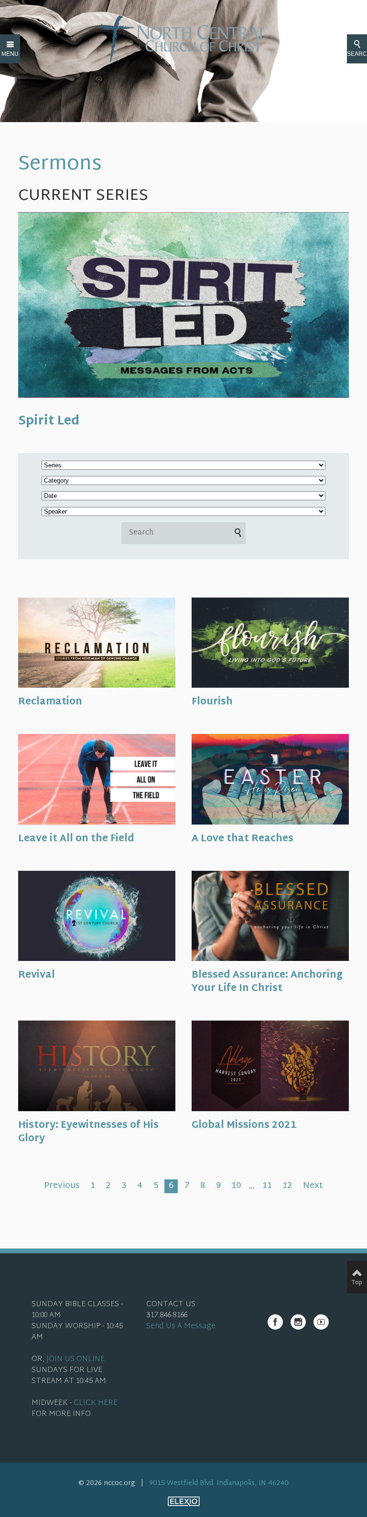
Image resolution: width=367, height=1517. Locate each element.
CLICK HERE (96, 1403)
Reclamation (50, 702)
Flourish (212, 702)
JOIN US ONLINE (75, 1359)
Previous (61, 1186)
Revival (36, 975)
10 (236, 1186)
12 (287, 1186)
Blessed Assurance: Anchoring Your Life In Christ (267, 982)
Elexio (183, 1501)
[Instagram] (298, 1322)
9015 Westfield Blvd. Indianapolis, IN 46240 (219, 1483)
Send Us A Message (181, 1326)
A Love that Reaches (242, 838)
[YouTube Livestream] (321, 1322)
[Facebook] (275, 1322)
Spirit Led (48, 421)
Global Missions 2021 (244, 1125)
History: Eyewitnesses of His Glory (88, 1132)
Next (313, 1186)
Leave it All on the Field (76, 838)
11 (267, 1186)
